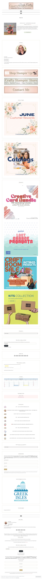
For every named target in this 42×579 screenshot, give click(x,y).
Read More (28, 32)
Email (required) (21, 560)
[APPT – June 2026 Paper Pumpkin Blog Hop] (5, 417)
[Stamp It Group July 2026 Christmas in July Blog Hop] (5, 414)
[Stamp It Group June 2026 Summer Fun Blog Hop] (5, 421)
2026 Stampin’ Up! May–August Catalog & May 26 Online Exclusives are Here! (22, 434)
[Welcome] (21, 49)
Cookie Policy (17, 577)
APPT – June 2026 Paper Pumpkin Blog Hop (22, 417)
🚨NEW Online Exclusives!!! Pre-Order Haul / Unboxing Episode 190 (22, 424)
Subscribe (6, 345)
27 (26, 385)
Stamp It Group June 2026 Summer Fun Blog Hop (22, 420)
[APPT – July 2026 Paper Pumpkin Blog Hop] (5, 407)
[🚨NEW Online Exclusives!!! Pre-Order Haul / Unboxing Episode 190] (5, 424)
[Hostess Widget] (21, 118)
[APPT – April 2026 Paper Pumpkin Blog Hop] (5, 428)
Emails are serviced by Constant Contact (28, 573)
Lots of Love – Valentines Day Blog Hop (27, 23)
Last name (21, 566)
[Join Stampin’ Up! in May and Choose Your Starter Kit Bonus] (5, 431)
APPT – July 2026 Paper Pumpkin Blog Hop (22, 406)
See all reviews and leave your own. (8, 370)
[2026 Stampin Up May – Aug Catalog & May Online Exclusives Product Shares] (5, 438)
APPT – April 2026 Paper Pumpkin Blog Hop (22, 427)
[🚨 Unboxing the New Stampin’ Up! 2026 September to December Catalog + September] (5, 410)
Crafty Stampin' (21, 5)
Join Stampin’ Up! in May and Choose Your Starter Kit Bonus (22, 431)
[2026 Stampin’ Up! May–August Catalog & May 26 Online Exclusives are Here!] (5, 435)
